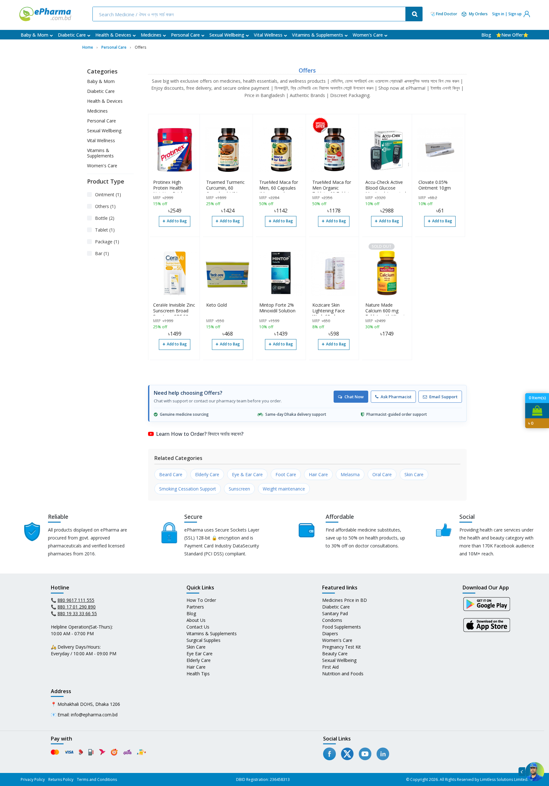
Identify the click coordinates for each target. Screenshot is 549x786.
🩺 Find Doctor (443, 14)
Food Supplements (341, 627)
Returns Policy (60, 779)
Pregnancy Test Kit (341, 647)
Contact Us (197, 627)
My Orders (478, 14)
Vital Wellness (268, 35)
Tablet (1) (105, 230)
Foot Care (285, 474)
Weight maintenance (284, 489)
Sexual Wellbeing (226, 35)
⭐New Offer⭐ (512, 35)
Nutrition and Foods (342, 674)
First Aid (330, 667)
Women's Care (368, 35)
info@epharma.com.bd (94, 715)
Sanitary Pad (335, 613)
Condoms (332, 620)
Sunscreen (239, 489)
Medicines (151, 35)
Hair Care (318, 474)
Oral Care (382, 474)
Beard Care (170, 474)
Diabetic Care (72, 35)
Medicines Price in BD (344, 600)
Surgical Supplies (203, 640)
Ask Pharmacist (396, 397)
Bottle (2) (104, 218)
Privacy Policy (33, 779)
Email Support (443, 397)
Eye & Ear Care (247, 474)
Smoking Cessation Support (187, 489)
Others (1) (105, 206)
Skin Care (414, 474)
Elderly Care (207, 474)
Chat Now (354, 397)
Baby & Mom (34, 35)
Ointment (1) (108, 194)
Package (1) (107, 242)
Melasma (350, 474)
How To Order (201, 600)
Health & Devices (113, 35)
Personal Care (185, 35)
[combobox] (249, 14)
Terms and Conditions (97, 779)
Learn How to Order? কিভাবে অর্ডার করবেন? (199, 433)
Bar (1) (102, 253)
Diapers (330, 633)
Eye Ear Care (199, 653)
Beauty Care (335, 653)
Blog (486, 35)
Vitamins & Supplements (317, 35)
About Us (196, 620)
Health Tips (198, 674)
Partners (195, 607)
